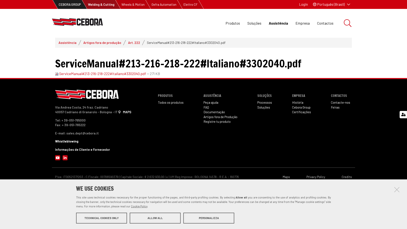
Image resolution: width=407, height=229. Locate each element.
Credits (347, 177)
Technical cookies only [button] (101, 218)
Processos (264, 102)
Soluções (254, 23)
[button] (331, 4)
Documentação (214, 112)
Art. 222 (134, 42)
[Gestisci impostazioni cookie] (403, 114)
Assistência (278, 23)
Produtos (233, 23)
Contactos (325, 23)
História (297, 102)
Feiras (335, 107)
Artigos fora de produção (102, 42)
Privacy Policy (316, 177)
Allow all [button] (155, 218)
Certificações (301, 112)
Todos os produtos (171, 102)
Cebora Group (301, 107)
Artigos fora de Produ (220, 117)
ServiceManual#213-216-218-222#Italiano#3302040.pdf (103, 73)
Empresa (302, 23)
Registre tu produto (217, 121)
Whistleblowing (66, 141)
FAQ (206, 107)
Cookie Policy (139, 206)
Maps (286, 177)
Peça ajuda (211, 102)
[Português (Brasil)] (77, 23)
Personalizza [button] (209, 218)
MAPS (127, 112)
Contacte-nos (340, 102)
